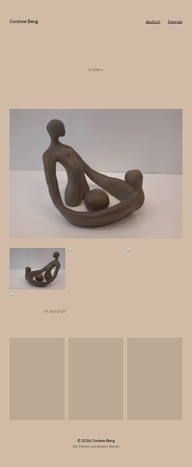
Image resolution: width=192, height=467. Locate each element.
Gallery (97, 70)
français (175, 21)
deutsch (153, 21)
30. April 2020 (55, 311)
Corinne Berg (24, 21)
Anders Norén (108, 446)
